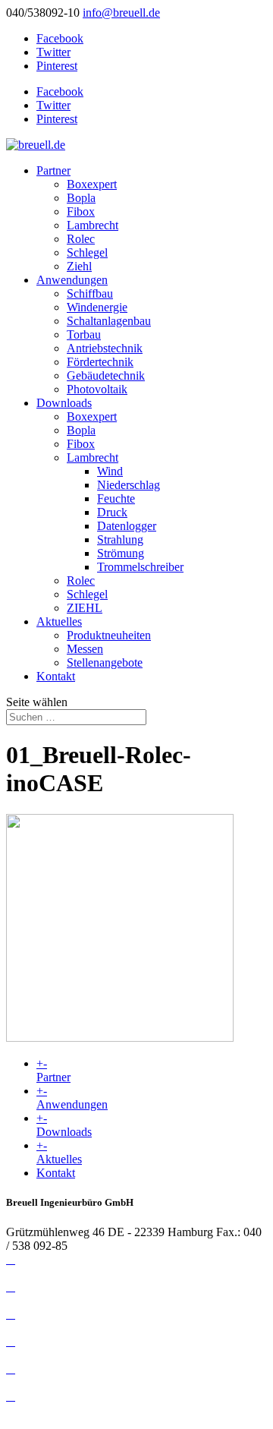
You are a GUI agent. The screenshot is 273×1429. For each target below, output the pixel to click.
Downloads (64, 402)
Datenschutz (35, 1300)
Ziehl (79, 266)
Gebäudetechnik (106, 375)
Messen (85, 648)
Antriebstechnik (105, 348)
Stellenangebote (105, 662)
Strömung (120, 553)
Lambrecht (92, 225)
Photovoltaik (97, 389)
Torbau (84, 334)
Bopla (81, 197)
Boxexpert (92, 184)
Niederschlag (128, 484)
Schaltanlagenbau (109, 320)
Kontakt (55, 676)
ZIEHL (84, 607)
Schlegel (87, 252)
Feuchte (116, 498)
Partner (53, 170)
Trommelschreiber (140, 566)
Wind (110, 471)
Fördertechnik (100, 361)
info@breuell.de (44, 1273)
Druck (112, 512)
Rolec (81, 238)
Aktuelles (59, 621)
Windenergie (97, 307)
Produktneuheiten (109, 635)
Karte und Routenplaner (63, 1382)
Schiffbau (90, 293)
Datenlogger (126, 525)
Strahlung (120, 539)
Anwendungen (72, 279)
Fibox (81, 211)
